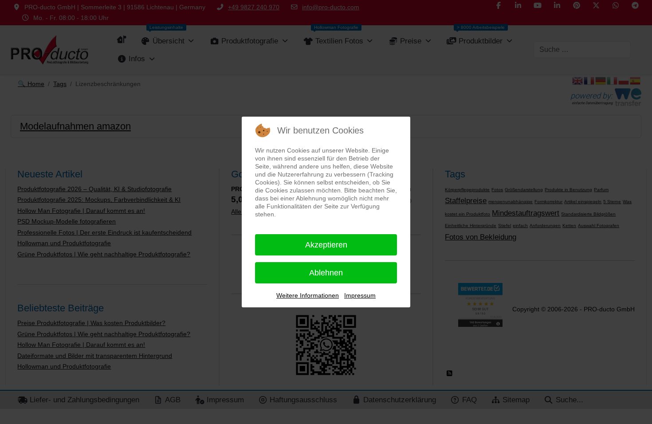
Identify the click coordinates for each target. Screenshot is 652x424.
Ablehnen (326, 272)
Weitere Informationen (307, 295)
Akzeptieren (326, 244)
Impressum (360, 295)
